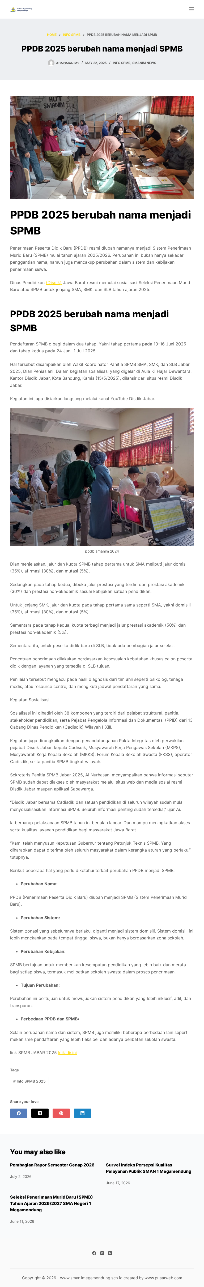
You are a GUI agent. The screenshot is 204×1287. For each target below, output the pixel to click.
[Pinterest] (61, 1113)
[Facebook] (18, 1113)
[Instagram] (102, 1253)
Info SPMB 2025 (29, 1081)
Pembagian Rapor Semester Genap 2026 (52, 1165)
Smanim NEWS (144, 63)
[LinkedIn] (82, 1113)
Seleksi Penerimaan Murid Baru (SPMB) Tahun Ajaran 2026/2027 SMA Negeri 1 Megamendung (51, 1203)
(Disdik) (54, 282)
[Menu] (191, 9)
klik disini (67, 1052)
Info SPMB (121, 63)
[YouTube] (110, 1253)
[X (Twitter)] (40, 1113)
